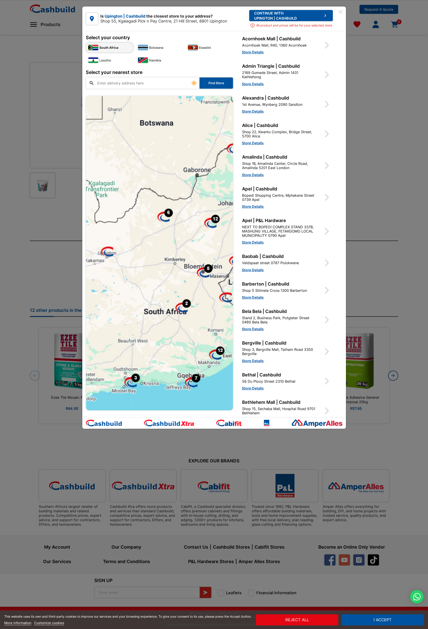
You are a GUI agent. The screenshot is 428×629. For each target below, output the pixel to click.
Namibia (155, 60)
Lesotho (105, 60)
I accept (383, 619)
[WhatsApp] (417, 596)
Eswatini (205, 47)
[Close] (340, 11)
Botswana (156, 47)
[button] (288, 45)
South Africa (108, 47)
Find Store (216, 83)
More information (17, 623)
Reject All (297, 619)
